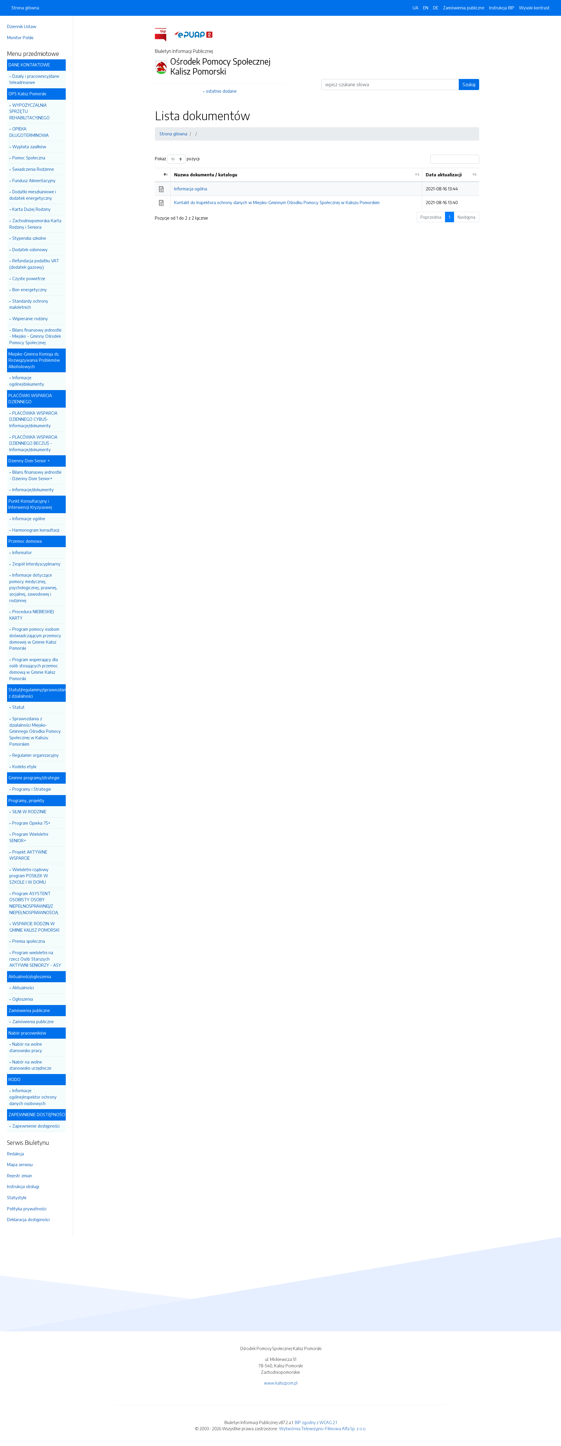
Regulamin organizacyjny (35, 755)
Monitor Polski (20, 37)
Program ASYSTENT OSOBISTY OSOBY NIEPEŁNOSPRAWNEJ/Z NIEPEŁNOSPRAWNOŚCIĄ (33, 903)
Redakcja (15, 1153)
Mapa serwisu (20, 1164)
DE (435, 7)
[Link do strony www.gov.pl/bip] (164, 34)
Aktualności (23, 987)
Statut (18, 707)
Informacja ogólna (190, 188)
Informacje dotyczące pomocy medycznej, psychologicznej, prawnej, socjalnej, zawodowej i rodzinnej (33, 587)
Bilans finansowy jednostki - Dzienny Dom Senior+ (35, 475)
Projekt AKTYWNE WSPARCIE (28, 855)
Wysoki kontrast (534, 7)
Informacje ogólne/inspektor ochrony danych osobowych (33, 1097)
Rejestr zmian (19, 1175)
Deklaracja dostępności (28, 1219)
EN (425, 7)
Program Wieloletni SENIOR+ (28, 837)
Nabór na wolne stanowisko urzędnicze (30, 1065)
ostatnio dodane (221, 91)
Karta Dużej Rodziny (31, 209)
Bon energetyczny (29, 289)
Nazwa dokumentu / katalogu (205, 174)
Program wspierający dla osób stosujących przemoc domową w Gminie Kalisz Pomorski (33, 669)
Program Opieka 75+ (31, 822)
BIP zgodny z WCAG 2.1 (316, 1422)
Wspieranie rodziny (30, 318)
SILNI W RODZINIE (29, 811)
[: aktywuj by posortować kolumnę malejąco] (163, 175)
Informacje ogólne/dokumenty (26, 381)
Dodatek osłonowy (30, 249)
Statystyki (16, 1197)
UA (415, 7)
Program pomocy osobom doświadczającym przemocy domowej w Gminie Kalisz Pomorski (35, 638)
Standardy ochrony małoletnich (28, 304)
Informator (22, 552)
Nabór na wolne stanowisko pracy (25, 1047)
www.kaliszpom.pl (280, 1382)
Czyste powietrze (28, 278)
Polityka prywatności (26, 1208)
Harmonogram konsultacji (35, 529)
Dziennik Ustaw (21, 26)
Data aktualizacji (444, 174)
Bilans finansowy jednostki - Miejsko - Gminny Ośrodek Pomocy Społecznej (35, 336)
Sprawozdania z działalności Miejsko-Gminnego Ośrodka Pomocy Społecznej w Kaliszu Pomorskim (35, 731)
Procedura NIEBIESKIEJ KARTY (31, 615)
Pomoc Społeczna (28, 157)
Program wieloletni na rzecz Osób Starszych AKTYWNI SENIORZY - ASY (35, 959)
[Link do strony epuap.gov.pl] (193, 34)
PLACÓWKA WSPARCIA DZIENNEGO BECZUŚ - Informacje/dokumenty (33, 443)
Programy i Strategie (31, 789)
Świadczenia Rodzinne (33, 169)
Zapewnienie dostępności (36, 1125)
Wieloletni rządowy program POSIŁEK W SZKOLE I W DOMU (29, 876)
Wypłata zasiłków (29, 146)
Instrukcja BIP (501, 7)
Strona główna (25, 7)
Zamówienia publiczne (33, 1021)
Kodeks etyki (24, 766)
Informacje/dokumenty (33, 489)
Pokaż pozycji (177, 158)
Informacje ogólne (28, 518)
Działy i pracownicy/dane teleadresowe (34, 79)
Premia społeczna (28, 941)
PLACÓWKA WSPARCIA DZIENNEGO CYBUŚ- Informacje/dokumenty (33, 419)
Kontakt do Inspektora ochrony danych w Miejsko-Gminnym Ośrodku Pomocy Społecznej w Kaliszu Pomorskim (277, 202)
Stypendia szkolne (29, 238)
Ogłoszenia (22, 999)
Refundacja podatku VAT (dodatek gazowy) (34, 264)
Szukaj (469, 84)
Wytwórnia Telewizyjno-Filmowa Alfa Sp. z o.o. (322, 1428)
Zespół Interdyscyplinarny (36, 563)
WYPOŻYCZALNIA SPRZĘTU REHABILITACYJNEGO (29, 111)
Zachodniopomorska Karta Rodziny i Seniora (35, 224)
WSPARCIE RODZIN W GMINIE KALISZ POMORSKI (34, 927)
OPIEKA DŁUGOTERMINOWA (29, 132)
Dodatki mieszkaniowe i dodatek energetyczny (32, 195)
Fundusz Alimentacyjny (34, 180)
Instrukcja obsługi (23, 1186)
